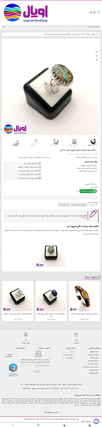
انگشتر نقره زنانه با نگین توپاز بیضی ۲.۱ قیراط (18, 314)
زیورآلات (93, 34)
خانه (98, 34)
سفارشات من (69, 358)
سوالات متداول (94, 370)
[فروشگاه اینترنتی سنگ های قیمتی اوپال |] (25, 12)
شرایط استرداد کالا (93, 361)
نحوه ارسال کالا (94, 358)
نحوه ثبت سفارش (93, 355)
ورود (71, 352)
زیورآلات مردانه (85, 34)
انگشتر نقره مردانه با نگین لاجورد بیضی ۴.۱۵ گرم (51, 315)
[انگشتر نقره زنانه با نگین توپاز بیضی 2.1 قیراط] (18, 296)
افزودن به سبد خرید (86, 191)
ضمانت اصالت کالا (93, 364)
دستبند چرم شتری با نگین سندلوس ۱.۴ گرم (84, 314)
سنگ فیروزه (80, 230)
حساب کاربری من (68, 355)
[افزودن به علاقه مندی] (77, 191)
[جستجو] (3, 27)
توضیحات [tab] (92, 205)
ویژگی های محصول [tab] (78, 205)
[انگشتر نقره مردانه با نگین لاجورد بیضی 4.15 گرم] (51, 296)
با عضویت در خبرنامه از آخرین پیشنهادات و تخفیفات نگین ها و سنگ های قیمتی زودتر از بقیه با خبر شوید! (35, 361)
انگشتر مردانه (76, 34)
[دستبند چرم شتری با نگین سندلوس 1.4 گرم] (84, 296)
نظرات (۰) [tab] (62, 205)
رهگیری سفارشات (93, 373)
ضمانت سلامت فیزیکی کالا (90, 367)
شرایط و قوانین (94, 352)
